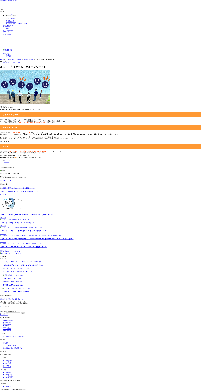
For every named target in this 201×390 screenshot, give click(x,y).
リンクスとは (7, 324)
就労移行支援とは (11, 20)
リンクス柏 (6, 365)
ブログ (6, 28)
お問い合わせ (9, 31)
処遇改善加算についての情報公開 (12, 348)
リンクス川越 (7, 386)
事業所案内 (8, 25)
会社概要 (5, 342)
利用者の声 (8, 27)
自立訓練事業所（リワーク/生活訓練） (17, 23)
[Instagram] (7, 50)
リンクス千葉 (7, 363)
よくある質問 (8, 30)
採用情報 (5, 344)
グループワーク (8, 160)
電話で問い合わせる (17, 299)
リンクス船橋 (7, 362)
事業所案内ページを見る (7, 180)
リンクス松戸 (7, 367)
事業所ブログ (7, 327)
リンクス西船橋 (7, 360)
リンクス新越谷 (7, 374)
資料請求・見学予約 (5, 299)
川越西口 (7, 62)
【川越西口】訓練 (15, 62)
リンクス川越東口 (8, 377)
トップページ (8, 14)
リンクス (2, 62)
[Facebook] (7, 49)
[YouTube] (7, 34)
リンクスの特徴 (10, 18)
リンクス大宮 (7, 372)
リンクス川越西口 (8, 376)
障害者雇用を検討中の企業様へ (12, 347)
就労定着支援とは (11, 22)
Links (11, 389)
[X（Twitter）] (9, 47)
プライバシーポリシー (9, 345)
